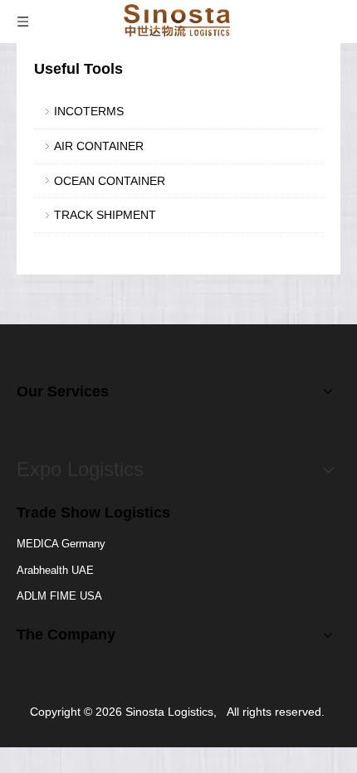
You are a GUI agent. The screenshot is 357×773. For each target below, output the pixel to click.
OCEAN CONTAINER (109, 180)
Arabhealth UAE (55, 570)
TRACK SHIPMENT (105, 214)
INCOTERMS (89, 111)
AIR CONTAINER (99, 146)
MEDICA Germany (61, 543)
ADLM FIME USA (59, 596)
